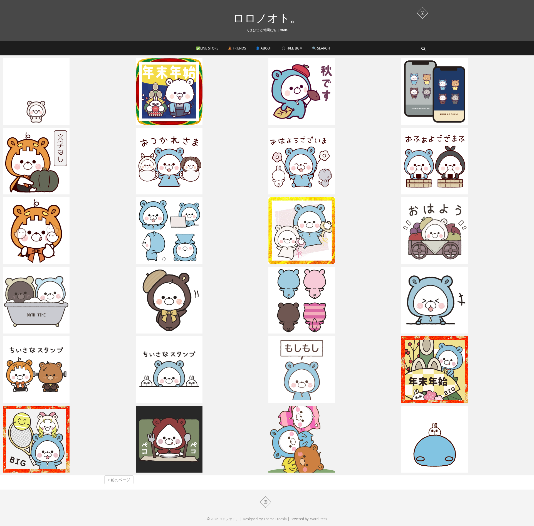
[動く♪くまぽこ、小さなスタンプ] (201, 369)
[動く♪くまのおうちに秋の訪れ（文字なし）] (68, 161)
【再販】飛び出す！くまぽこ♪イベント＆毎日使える (323, 261)
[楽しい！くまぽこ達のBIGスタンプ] (333, 439)
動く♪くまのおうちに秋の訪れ (36, 261)
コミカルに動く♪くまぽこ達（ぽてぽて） (445, 470)
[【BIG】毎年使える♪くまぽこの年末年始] (466, 369)
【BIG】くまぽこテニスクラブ (37, 470)
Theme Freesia (275, 519)
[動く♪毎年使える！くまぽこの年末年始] (201, 91)
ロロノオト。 (267, 17)
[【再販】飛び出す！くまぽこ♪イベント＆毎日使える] (333, 230)
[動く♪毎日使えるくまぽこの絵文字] (201, 230)
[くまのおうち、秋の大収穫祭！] (466, 230)
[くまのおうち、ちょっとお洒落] (68, 300)
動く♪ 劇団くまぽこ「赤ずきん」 (172, 470)
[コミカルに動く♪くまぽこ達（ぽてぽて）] (466, 439)
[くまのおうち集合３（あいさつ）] (201, 161)
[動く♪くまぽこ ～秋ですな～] (333, 91)
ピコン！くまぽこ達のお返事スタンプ (309, 400)
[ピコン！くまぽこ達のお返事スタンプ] (333, 369)
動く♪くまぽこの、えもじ (298, 331)
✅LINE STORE (207, 48)
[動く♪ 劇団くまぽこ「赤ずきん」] (201, 439)
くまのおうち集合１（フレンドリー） (442, 191)
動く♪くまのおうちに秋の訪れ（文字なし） (49, 191)
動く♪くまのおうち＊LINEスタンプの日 (444, 331)
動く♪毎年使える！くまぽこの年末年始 (177, 122)
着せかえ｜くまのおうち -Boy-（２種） (444, 122)
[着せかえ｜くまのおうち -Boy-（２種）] (466, 91)
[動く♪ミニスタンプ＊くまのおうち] (68, 91)
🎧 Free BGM (292, 48)
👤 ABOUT (264, 48)
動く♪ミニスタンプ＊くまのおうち (40, 122)
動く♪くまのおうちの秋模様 (34, 400)
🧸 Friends (237, 48)
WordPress (318, 519)
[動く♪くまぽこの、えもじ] (333, 300)
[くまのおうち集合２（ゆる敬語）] (333, 161)
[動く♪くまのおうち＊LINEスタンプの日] (466, 300)
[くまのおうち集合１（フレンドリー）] (466, 161)
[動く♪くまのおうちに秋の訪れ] (68, 230)
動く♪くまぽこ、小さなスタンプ (171, 400)
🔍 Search (321, 48)
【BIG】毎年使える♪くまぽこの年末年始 (445, 400)
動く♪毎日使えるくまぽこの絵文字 (173, 261)
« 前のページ (119, 479)
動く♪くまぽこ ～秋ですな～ (300, 122)
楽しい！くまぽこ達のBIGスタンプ (307, 470)
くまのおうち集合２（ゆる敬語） (305, 191)
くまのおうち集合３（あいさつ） (172, 191)
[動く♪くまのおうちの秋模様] (68, 369)
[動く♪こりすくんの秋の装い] (201, 300)
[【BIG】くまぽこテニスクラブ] (68, 439)
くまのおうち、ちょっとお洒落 (37, 331)
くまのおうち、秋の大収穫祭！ (436, 261)
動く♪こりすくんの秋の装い (167, 331)
